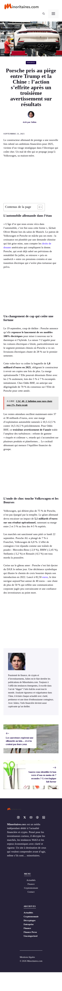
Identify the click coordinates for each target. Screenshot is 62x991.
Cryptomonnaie (31, 916)
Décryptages (29, 920)
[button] (43, 13)
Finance (31, 62)
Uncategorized (30, 936)
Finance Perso (30, 932)
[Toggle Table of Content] (38, 207)
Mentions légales (27, 957)
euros (45, 577)
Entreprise (29, 924)
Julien (33, 122)
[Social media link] (18, 817)
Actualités (28, 912)
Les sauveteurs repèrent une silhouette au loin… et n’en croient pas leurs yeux (19, 741)
